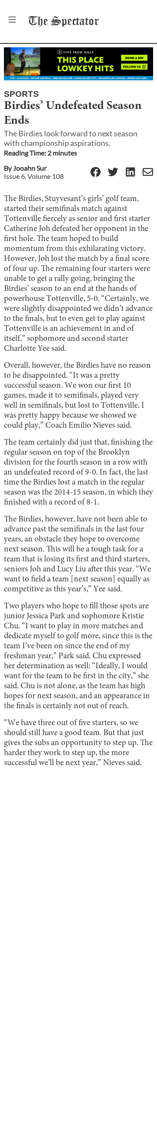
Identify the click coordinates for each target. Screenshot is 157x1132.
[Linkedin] (130, 172)
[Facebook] (95, 172)
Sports (21, 94)
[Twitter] (113, 172)
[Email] (148, 172)
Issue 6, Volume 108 (34, 176)
